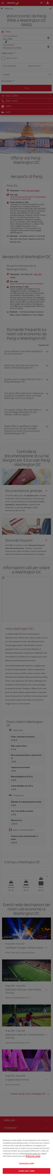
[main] (26, 1154)
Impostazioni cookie (26, 1163)
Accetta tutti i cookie (27, 1171)
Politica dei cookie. (33, 1156)
